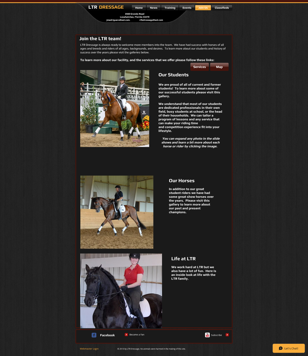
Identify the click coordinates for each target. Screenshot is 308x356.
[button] (114, 108)
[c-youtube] (207, 335)
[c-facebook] (94, 335)
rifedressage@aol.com (151, 20)
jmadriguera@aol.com (118, 20)
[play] (141, 144)
